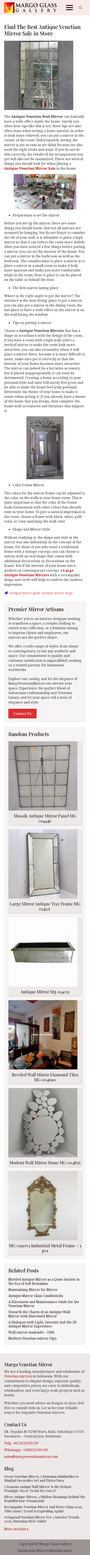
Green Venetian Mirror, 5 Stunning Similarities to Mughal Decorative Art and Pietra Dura (41, 1478)
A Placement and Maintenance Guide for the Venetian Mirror (43, 1304)
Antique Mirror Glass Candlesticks (35, 1296)
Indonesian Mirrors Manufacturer (45, 1550)
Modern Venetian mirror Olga (32, 1338)
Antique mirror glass (24, 593)
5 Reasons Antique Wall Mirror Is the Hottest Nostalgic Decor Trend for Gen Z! (37, 1489)
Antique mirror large (57, 593)
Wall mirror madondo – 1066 (31, 1332)
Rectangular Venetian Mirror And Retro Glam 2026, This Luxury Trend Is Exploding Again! (43, 1509)
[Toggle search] (80, 7)
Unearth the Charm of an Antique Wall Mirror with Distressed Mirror (39, 1314)
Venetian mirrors (18, 1376)
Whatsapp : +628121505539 (26, 1450)
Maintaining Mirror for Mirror (33, 1290)
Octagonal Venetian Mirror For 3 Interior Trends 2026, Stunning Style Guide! (41, 1519)
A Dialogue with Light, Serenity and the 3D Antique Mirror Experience (42, 1324)
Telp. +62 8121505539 (21, 1443)
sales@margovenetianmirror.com (31, 1456)
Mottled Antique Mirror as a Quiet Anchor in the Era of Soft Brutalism (44, 1281)
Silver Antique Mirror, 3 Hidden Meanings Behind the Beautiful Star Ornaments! (44, 1499)
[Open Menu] (69, 7)
